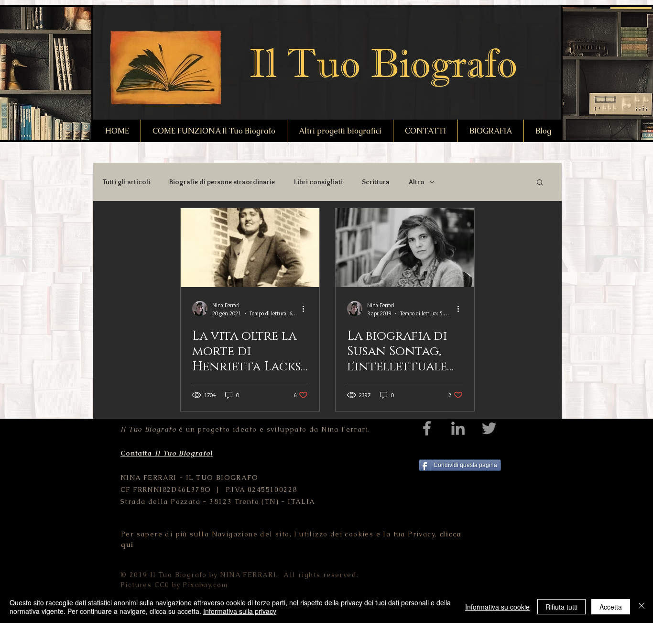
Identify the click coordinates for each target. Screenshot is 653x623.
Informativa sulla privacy (239, 611)
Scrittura (376, 182)
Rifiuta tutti (561, 607)
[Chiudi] (641, 606)
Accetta (610, 607)
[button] (539, 183)
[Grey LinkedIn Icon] (458, 428)
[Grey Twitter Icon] (489, 428)
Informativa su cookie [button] (497, 607)
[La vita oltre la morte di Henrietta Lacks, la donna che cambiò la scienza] (250, 247)
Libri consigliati (318, 182)
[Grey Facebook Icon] (426, 428)
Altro (416, 182)
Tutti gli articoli (126, 182)
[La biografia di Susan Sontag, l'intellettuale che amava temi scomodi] (405, 247)
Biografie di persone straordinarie (222, 182)
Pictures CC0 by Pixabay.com (174, 584)
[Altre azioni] (306, 308)
